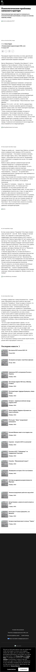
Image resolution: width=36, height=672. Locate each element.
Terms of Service (15, 666)
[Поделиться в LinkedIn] (9, 51)
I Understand (23, 669)
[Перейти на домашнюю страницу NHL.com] (3, 3)
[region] (18, 659)
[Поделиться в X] (6, 51)
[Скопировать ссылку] (12, 51)
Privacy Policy (20, 656)
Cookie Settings (11, 669)
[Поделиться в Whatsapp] (2, 51)
